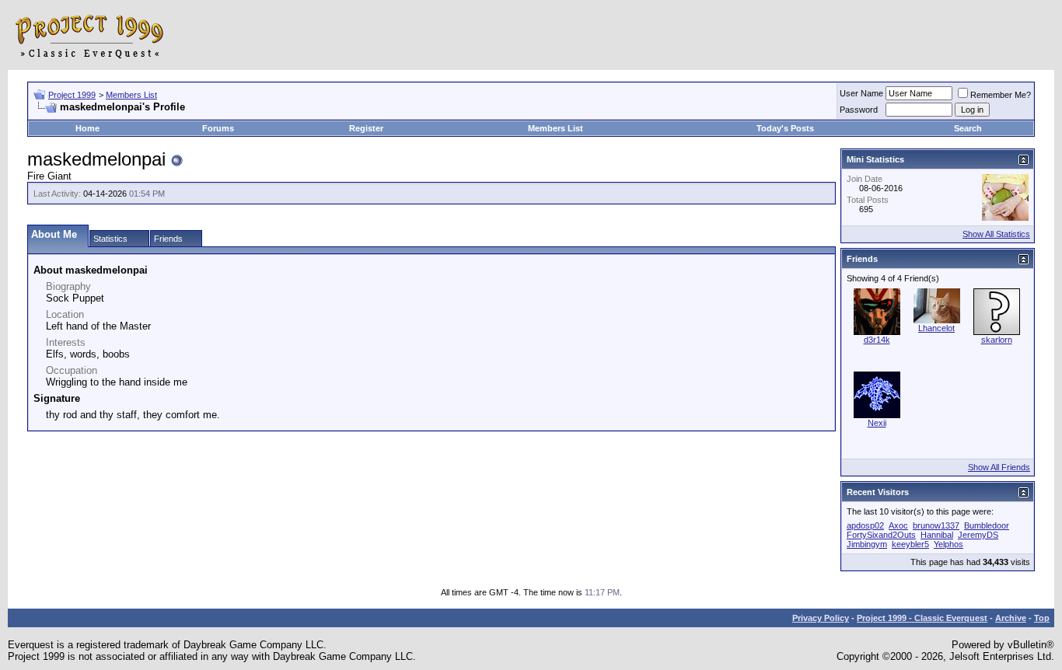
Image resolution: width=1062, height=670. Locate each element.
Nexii (877, 422)
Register (366, 128)
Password (859, 109)
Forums (218, 128)
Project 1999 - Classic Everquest (922, 618)
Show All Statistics (996, 234)
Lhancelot (936, 328)
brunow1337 (936, 525)
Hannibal (937, 534)
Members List (131, 94)
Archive (1010, 618)
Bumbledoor (986, 525)
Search (968, 128)
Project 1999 (72, 94)
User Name (861, 93)
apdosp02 (865, 525)
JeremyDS (978, 534)
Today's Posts (785, 128)
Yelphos (948, 544)
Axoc (898, 525)
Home (87, 128)
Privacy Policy (820, 618)
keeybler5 (910, 544)
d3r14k (877, 339)
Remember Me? (1000, 94)
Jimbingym (867, 544)
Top (1042, 618)
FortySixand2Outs (881, 534)
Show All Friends (999, 467)
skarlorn (996, 339)
